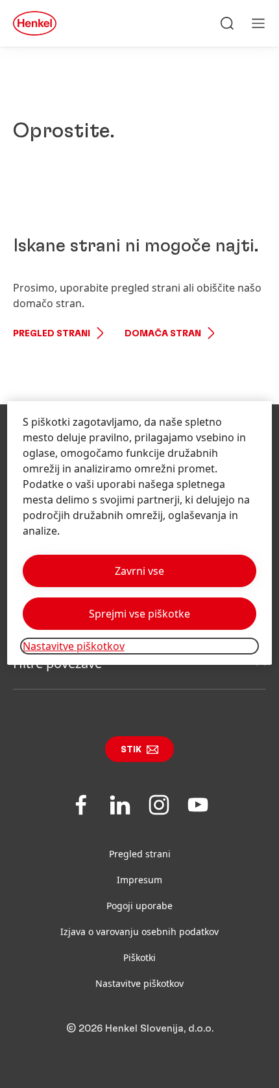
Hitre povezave (57, 663)
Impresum (139, 880)
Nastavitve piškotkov (139, 983)
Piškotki (139, 957)
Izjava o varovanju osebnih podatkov (139, 931)
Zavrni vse (139, 571)
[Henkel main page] (34, 23)
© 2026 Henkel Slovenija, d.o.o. (139, 1028)
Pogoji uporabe (139, 905)
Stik (131, 749)
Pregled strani (51, 333)
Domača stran (163, 333)
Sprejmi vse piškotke (139, 614)
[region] (140, 533)
